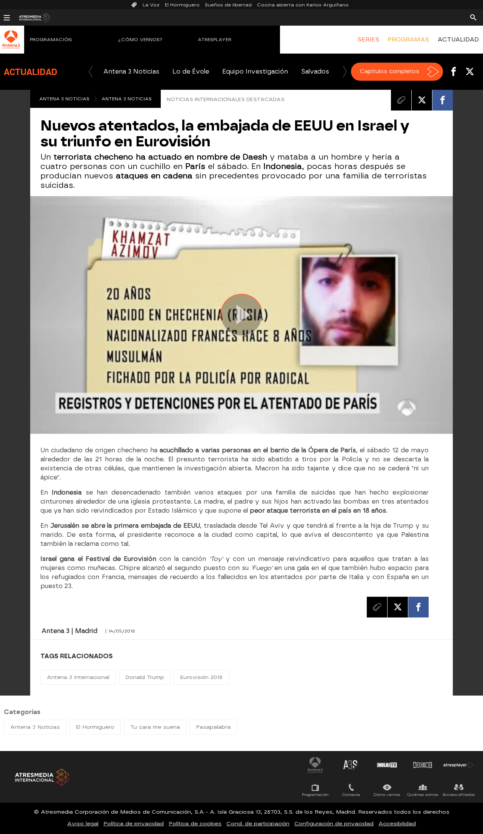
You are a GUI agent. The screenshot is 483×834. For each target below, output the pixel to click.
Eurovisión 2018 (201, 677)
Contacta (351, 795)
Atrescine (423, 765)
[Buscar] (473, 17)
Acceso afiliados (458, 795)
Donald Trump (144, 677)
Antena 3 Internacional (78, 677)
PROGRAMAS (408, 39)
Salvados (315, 71)
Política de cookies (195, 823)
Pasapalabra (213, 727)
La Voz (151, 5)
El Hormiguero (182, 5)
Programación (51, 39)
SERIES (368, 39)
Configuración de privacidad (334, 823)
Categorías (22, 712)
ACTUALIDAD (458, 39)
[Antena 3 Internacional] (11, 44)
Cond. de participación (257, 823)
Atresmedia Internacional (41, 777)
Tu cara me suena (155, 727)
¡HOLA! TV (387, 765)
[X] (422, 100)
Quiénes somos (422, 795)
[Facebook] (442, 100)
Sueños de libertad (228, 5)
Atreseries (351, 765)
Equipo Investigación (255, 71)
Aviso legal (82, 823)
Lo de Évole (190, 71)
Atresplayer (214, 39)
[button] (91, 71)
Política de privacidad (133, 823)
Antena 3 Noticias (131, 71)
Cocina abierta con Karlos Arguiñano (303, 5)
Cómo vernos (387, 795)
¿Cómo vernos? (140, 39)
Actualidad (30, 72)
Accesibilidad (397, 823)
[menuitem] (368, 40)
